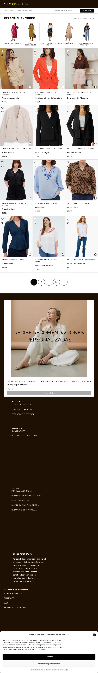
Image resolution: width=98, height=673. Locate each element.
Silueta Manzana (9, 203)
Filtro (88, 10)
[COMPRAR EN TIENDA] (30, 86)
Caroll (54, 203)
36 (56, 282)
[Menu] (92, 4)
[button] (94, 635)
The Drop (58, 149)
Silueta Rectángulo (43, 92)
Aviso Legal (64, 670)
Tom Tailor (26, 149)
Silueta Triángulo (9, 260)
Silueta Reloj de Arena (11, 92)
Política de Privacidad (51, 670)
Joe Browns (90, 260)
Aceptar (49, 656)
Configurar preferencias (49, 663)
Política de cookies (36, 670)
